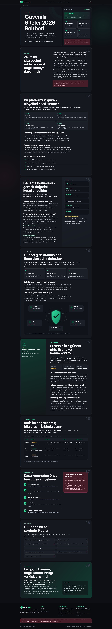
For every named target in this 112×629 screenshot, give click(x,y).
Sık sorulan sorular (44, 612)
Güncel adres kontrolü (45, 611)
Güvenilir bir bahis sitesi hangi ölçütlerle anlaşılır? (37, 540)
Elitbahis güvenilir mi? (62, 540)
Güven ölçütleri (43, 608)
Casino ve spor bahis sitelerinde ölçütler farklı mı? (69, 552)
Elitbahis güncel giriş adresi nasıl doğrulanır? (36, 544)
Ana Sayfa (22, 5)
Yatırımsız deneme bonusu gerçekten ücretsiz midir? (38, 548)
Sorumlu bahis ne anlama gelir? (33, 556)
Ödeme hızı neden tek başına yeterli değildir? (68, 548)
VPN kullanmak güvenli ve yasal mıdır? (34, 552)
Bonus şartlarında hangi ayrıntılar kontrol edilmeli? (70, 544)
